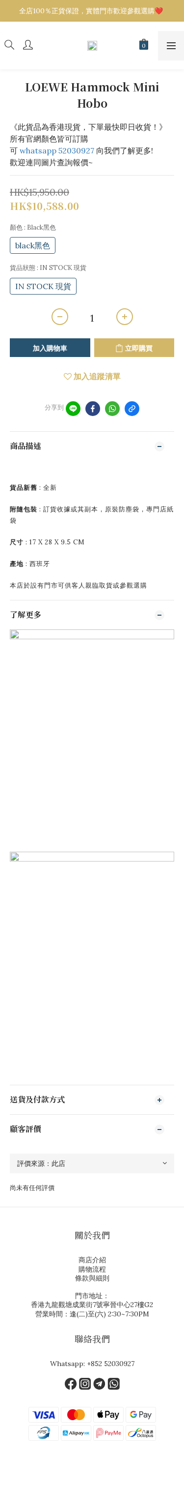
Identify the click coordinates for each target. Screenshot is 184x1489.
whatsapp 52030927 (57, 150)
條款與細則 (92, 1278)
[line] (73, 408)
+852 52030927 (110, 1363)
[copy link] (132, 408)
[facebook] (92, 408)
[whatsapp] (112, 408)
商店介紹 (92, 1259)
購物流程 (92, 1269)
